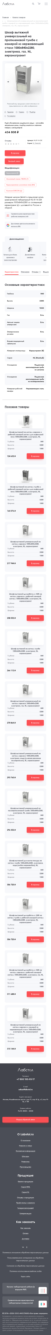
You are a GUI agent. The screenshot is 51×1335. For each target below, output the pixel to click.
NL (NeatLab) (37, 143)
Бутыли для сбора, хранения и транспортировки (10, 257)
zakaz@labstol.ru (26, 1089)
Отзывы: (8, 140)
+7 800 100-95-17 (26, 1079)
